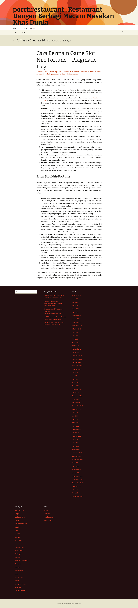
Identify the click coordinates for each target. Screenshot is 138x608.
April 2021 (75, 463)
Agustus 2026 (76, 295)
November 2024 (77, 359)
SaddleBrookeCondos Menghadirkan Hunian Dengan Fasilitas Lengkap (53, 303)
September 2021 (77, 459)
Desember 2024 (77, 356)
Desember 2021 (77, 453)
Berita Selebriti (20, 517)
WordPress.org (48, 520)
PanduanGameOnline (21, 560)
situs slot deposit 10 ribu (80, 72)
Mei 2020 (75, 493)
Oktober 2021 (76, 456)
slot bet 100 (19, 577)
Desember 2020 (77, 476)
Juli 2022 (75, 439)
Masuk (46, 510)
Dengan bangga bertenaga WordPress (69, 604)
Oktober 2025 (76, 329)
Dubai (15, 33)
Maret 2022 (75, 446)
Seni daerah (19, 571)
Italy (16, 530)
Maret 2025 (75, 346)
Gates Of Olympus (21, 524)
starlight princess (20, 584)
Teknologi (18, 587)
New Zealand (19, 550)
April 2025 (75, 342)
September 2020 (77, 483)
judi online (18, 540)
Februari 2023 (76, 429)
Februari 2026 (76, 316)
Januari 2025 (76, 352)
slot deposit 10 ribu (94, 72)
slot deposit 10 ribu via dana (69, 74)
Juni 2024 (75, 376)
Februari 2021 (76, 469)
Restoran (18, 564)
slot (16, 574)
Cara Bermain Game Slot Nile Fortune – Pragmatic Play (66, 60)
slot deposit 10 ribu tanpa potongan (48, 74)
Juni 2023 (75, 416)
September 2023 (77, 406)
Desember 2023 (77, 396)
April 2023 (75, 423)
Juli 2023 (75, 413)
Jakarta (17, 534)
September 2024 (77, 366)
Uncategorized (56, 72)
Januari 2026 (76, 319)
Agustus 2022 (76, 436)
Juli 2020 (75, 490)
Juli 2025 (75, 332)
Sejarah (17, 567)
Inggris (17, 527)
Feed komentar (49, 517)
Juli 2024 (75, 372)
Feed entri (47, 514)
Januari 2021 (76, 473)
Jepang (23, 33)
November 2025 (77, 326)
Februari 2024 (76, 389)
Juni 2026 (75, 302)
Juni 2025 (75, 336)
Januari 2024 (76, 392)
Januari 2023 (76, 433)
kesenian (18, 544)
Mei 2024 (75, 379)
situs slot (68, 72)
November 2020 (77, 480)
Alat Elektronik (19, 510)
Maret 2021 (75, 466)
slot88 (17, 581)
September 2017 (77, 496)
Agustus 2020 (76, 486)
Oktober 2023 (76, 403)
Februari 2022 (76, 449)
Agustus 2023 (76, 409)
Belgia (17, 514)
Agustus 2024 (76, 369)
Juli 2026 (75, 299)
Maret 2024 (75, 386)
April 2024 (75, 382)
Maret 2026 (75, 312)
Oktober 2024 (76, 362)
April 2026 (75, 309)
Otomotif (18, 557)
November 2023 (77, 399)
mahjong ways (19, 547)
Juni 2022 (75, 443)
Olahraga (18, 554)
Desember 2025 (77, 322)
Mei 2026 (75, 305)
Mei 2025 (75, 339)
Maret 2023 (75, 426)
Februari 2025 (76, 349)
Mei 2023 (75, 419)
